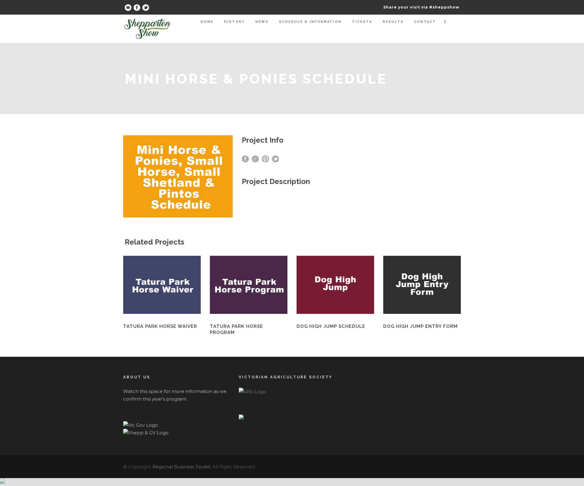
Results (393, 22)
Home (207, 22)
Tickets (362, 22)
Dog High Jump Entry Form (420, 326)
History (234, 22)
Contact (425, 22)
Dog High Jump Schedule (331, 326)
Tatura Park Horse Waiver (160, 326)
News (262, 22)
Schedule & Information (310, 22)
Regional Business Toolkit (181, 467)
